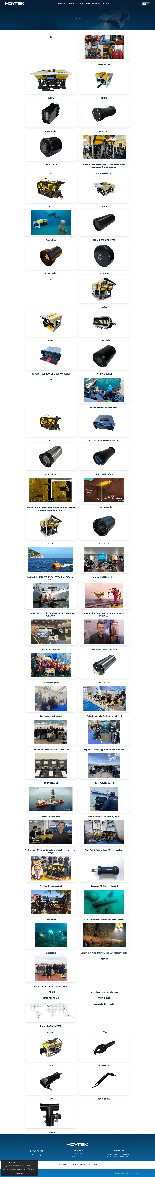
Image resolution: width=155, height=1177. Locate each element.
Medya (88, 4)
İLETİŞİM (106, 4)
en (148, 3)
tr (144, 3)
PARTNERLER (96, 4)
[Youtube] (40, 1154)
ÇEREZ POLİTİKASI (134, 1173)
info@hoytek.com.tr (78, 1156)
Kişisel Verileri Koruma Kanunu (122, 1173)
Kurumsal (71, 4)
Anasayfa (61, 4)
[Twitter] (32, 1154)
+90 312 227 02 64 (77, 1154)
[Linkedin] (36, 1154)
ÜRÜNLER (80, 4)
